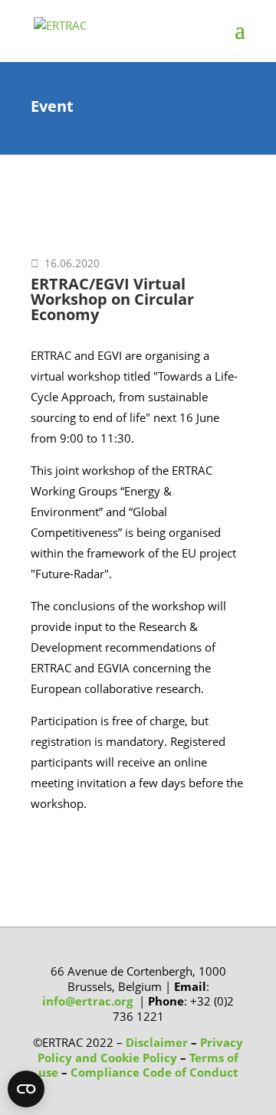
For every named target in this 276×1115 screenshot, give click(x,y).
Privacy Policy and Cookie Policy (140, 1050)
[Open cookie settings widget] (26, 1089)
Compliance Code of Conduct (154, 1072)
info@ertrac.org (87, 1001)
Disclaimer (157, 1042)
